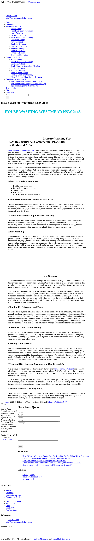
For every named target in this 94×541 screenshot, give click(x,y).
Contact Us (10, 508)
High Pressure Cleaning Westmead (21, 150)
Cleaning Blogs (29, 475)
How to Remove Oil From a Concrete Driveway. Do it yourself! (47, 465)
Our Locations (11, 510)
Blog (8, 506)
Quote (36, 407)
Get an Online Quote (14, 501)
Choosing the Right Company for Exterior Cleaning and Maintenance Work (52, 463)
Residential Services (13, 495)
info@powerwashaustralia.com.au (19, 18)
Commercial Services (14, 497)
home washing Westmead (64, 369)
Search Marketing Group (61, 539)
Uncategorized (28, 479)
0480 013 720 (11, 16)
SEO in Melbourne (41, 539)
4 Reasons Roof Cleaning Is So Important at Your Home (44, 461)
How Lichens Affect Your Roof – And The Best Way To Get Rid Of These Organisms (56, 456)
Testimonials (11, 503)
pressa (7, 402)
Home (8, 490)
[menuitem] (49, 22)
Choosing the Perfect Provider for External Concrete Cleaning (46, 458)
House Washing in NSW (57, 402)
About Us (9, 493)
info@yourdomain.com (34, 2)
